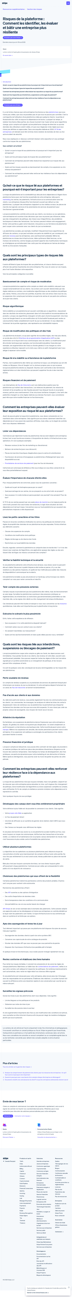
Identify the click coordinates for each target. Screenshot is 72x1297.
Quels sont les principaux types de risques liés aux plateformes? (23, 88)
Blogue (57, 1168)
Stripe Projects (41, 1273)
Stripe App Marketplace (44, 1242)
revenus (12, 236)
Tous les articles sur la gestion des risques (16, 1067)
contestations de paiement (48, 966)
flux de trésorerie (24, 385)
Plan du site (58, 1189)
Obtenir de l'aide (60, 1222)
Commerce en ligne (42, 1171)
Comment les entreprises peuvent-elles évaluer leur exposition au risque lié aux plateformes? (33, 91)
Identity (22, 1191)
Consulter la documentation (46, 1137)
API (9, 892)
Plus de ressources (61, 1196)
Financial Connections (26, 1188)
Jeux (38, 1209)
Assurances (40, 1216)
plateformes (53, 112)
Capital (22, 1171)
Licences (58, 1187)
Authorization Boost (26, 1166)
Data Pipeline (24, 1183)
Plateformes (40, 1197)
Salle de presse (60, 1210)
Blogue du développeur (44, 1275)
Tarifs (21, 1161)
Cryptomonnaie (24, 1181)
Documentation (41, 1254)
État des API (40, 1261)
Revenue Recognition (26, 1213)
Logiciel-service (41, 1199)
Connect (22, 1178)
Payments (23, 1206)
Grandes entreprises (43, 1161)
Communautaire (60, 1171)
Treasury (22, 1223)
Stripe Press (59, 1213)
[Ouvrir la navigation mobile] (68, 3)
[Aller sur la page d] (5, 1158)
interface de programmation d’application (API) (37, 338)
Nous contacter (60, 1215)
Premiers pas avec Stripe (12, 37)
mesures (63, 604)
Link (21, 1198)
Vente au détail (41, 1233)
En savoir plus (7, 55)
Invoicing (22, 1193)
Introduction (7, 82)
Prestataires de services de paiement (19, 463)
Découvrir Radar (8, 1137)
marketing (7, 199)
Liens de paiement (25, 1203)
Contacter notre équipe (22, 1116)
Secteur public (41, 1230)
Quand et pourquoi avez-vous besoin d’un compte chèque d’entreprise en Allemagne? (32, 1077)
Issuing (22, 1196)
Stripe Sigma (23, 1215)
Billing (21, 1169)
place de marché (41, 502)
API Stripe (6, 909)
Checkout (23, 1173)
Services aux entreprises (44, 1228)
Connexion (58, 1232)
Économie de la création (44, 1204)
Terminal (22, 1220)
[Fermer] (69, 1288)
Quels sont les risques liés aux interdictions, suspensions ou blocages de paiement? (30, 95)
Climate (22, 1176)
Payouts (22, 1208)
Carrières (58, 1208)
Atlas (21, 1164)
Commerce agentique (43, 1166)
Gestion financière (42, 1194)
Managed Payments (26, 1201)
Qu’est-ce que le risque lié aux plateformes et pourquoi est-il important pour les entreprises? (33, 85)
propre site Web (15, 813)
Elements (22, 1186)
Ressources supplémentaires (14, 9)
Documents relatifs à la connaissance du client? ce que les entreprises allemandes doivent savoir (36, 1080)
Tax (21, 1218)
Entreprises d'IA (41, 1202)
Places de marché (42, 1192)
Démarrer (7, 1116)
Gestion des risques (34, 9)
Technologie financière (43, 1207)
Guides (57, 1161)
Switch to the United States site (37, 1292)
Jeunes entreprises (42, 1164)
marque (6, 729)
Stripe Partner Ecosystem (44, 1244)
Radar (21, 1210)
